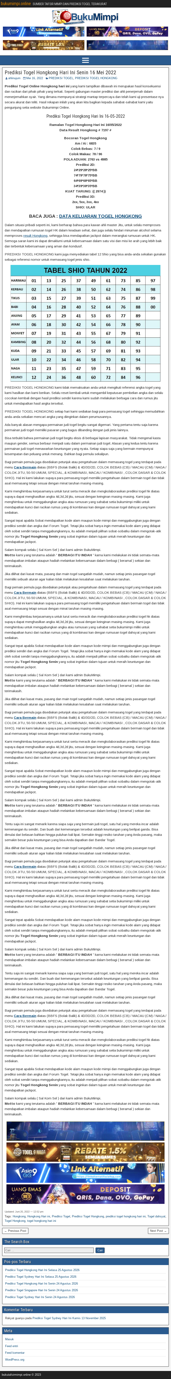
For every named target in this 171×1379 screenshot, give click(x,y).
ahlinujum (14, 78)
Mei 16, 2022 (34, 78)
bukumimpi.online (16, 3)
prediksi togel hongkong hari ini (126, 1216)
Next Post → (158, 1230)
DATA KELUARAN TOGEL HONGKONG (100, 216)
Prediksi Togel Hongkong (88, 1216)
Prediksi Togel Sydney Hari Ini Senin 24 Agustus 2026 (40, 1297)
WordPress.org (14, 1359)
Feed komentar (14, 1352)
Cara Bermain (25, 467)
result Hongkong (35, 235)
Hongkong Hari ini (38, 1216)
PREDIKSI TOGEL (61, 78)
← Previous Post (15, 1230)
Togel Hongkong (15, 1220)
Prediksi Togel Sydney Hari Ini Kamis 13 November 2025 (69, 1318)
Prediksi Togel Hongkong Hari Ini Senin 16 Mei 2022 (60, 72)
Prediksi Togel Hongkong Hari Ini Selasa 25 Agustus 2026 (42, 1270)
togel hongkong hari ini (41, 1220)
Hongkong (19, 1216)
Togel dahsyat (156, 1216)
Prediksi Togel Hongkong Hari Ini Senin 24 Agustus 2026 (41, 1283)
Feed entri (11, 1346)
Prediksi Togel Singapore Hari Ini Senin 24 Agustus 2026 (41, 1290)
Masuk (9, 1339)
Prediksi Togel (61, 1216)
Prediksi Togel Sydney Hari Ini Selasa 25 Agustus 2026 (40, 1276)
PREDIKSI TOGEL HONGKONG (96, 78)
